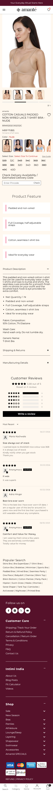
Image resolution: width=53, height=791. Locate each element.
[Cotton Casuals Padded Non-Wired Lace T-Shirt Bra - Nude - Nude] (7, 145)
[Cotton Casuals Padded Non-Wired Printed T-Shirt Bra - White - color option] (29, 145)
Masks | (29, 583)
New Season (13, 715)
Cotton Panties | (27, 579)
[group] (26, 3)
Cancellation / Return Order (21, 636)
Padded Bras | (9, 571)
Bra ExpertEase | (22, 563)
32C (12, 160)
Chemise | (30, 575)
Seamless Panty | (38, 571)
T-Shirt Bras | (36, 563)
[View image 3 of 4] (29, 95)
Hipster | (7, 583)
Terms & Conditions (17, 640)
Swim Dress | (18, 583)
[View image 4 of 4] (40, 95)
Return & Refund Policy (19, 632)
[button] (4, 10)
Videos (9, 688)
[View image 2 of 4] (18, 95)
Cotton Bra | (9, 567)
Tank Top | (22, 587)
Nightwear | (21, 590)
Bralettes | (20, 567)
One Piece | (8, 575)
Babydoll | (19, 575)
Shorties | (37, 583)
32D (20, 165)
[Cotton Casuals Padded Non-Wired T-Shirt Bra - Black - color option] (18, 145)
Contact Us (12, 653)
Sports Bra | (43, 567)
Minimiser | (31, 567)
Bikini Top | (40, 575)
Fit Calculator (13, 684)
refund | (11, 779)
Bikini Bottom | (10, 579)
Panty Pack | (41, 579)
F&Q (8, 649)
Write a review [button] (26, 414)
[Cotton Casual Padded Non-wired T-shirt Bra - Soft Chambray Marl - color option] (40, 145)
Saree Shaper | (10, 587)
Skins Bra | (8, 563)
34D (28, 165)
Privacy (10, 645)
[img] (9, 432)
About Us (11, 675)
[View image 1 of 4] (7, 95)
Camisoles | (33, 587)
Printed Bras (34, 590)
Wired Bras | (23, 571)
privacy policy (24, 779)
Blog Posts (12, 680)
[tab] (20, 102)
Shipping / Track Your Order (21, 627)
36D (36, 165)
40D (12, 169)
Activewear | (9, 590)
